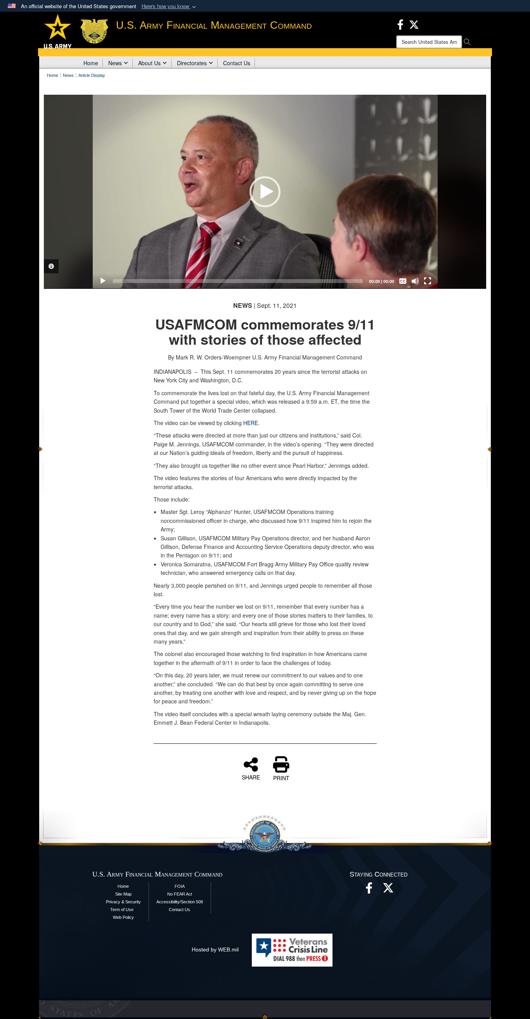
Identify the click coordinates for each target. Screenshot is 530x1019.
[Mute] (415, 281)
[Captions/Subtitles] (403, 281)
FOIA (180, 886)
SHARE (251, 776)
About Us (149, 63)
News (115, 63)
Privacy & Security (123, 901)
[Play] (103, 281)
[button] (169, 6)
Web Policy (123, 917)
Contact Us (236, 63)
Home (90, 63)
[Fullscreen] (427, 281)
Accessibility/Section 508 (179, 901)
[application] (265, 192)
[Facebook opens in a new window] (400, 24)
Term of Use (121, 909)
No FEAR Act (179, 894)
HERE (250, 423)
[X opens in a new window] (414, 24)
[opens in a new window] (388, 890)
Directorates (192, 63)
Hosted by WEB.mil (215, 949)
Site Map (123, 894)
